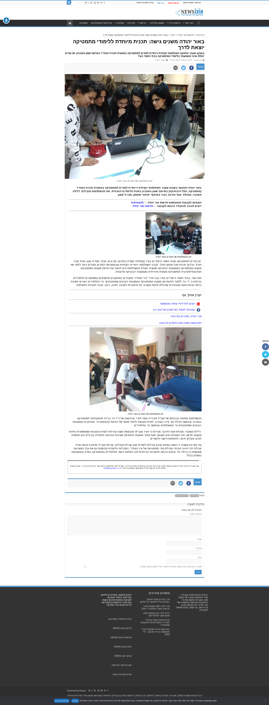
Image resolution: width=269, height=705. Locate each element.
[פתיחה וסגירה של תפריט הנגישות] (6, 20)
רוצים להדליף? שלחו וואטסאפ (177, 303)
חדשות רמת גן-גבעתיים (122, 695)
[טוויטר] (265, 354)
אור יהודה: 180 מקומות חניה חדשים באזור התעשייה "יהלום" (155, 607)
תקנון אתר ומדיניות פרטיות (80, 695)
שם (199, 539)
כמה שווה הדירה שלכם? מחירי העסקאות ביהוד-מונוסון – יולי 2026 (155, 632)
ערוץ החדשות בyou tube (120, 619)
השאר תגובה (160, 60)
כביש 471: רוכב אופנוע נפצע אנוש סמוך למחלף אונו (156, 614)
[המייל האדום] (86, 2)
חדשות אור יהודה (186, 35)
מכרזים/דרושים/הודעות (101, 23)
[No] (265, 700)
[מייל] (265, 362)
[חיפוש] (69, 2)
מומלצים (83, 23)
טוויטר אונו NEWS (123, 656)
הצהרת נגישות (161, 695)
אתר (199, 557)
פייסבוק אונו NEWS (122, 628)
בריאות (143, 23)
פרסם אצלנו (173, 3)
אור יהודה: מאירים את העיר (186, 316)
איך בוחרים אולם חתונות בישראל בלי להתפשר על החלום (155, 600)
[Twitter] (101, 2)
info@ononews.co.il (112, 468)
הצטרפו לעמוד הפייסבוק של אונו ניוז (174, 309)
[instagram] (95, 2)
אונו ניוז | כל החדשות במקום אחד (198, 23)
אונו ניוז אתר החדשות (122, 665)
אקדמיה (120, 23)
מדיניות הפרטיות (61, 701)
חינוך (172, 35)
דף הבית (200, 35)
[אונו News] (189, 11)
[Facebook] (104, 2)
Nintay (82, 690)
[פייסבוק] (265, 346)
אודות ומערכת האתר (145, 2)
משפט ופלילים (157, 23)
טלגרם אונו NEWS (123, 646)
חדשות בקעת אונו (101, 695)
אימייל (199, 548)
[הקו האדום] (89, 2)
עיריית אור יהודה (182, 496)
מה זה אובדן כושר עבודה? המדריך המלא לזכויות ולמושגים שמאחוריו (155, 622)
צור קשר (160, 3)
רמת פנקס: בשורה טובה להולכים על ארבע (180, 323)
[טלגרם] (91, 2)
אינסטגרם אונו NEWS (121, 637)
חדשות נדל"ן (174, 23)
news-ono (198, 60)
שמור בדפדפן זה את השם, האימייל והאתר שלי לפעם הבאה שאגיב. (170, 566)
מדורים (131, 23)
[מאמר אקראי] (70, 23)
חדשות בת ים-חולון (144, 695)
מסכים (75, 701)
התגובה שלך (196, 514)
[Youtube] (98, 2)
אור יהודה (194, 496)
